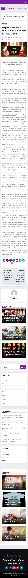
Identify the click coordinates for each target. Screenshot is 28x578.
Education (7, 479)
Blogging (4, 380)
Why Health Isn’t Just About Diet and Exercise (13, 537)
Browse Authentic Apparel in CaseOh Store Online (13, 503)
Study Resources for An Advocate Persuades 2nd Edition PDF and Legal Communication (12, 417)
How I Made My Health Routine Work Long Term (14, 520)
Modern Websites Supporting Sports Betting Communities (13, 335)
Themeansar (13, 575)
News (3, 395)
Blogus (22, 573)
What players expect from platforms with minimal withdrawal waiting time (12, 317)
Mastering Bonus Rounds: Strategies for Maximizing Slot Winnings (8, 275)
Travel (3, 403)
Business (4, 384)
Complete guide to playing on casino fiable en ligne (13, 352)
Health (4, 391)
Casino (4, 23)
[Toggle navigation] (1, 2)
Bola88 (4, 461)
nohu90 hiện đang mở (9, 115)
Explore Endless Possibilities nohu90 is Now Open (14, 30)
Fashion (4, 388)
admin (8, 37)
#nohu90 (6, 39)
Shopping (4, 399)
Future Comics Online (14, 560)
